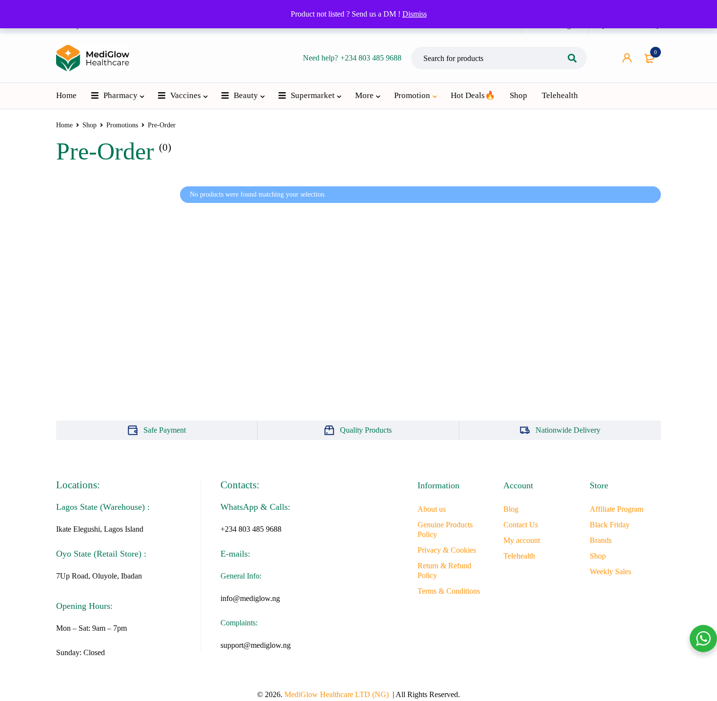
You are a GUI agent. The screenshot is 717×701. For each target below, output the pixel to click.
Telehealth (519, 556)
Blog (510, 509)
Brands (601, 540)
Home (64, 125)
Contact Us (520, 525)
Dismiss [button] (414, 14)
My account (521, 540)
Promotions (122, 125)
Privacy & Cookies (447, 550)
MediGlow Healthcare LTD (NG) (336, 694)
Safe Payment (164, 430)
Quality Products (366, 430)
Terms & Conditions (449, 591)
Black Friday (610, 525)
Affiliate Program (616, 509)
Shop (89, 125)
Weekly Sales (610, 571)
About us (432, 509)
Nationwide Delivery (568, 430)
